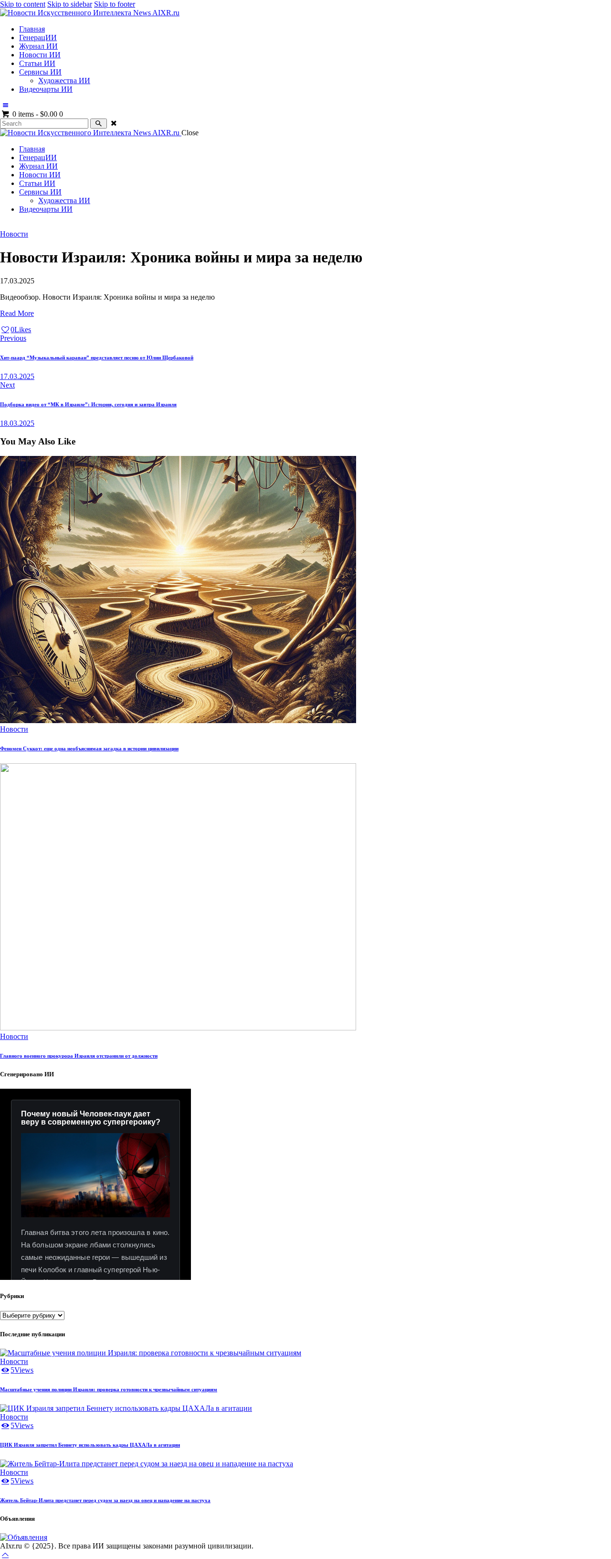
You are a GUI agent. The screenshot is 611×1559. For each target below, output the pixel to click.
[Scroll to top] (5, 1554)
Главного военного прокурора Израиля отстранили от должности (79, 1056)
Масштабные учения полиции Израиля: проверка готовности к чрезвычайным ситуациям (108, 1389)
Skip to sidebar (69, 4)
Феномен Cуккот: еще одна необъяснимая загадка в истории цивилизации (89, 748)
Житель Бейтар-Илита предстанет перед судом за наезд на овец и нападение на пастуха (105, 1500)
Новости (14, 234)
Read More (17, 313)
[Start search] (98, 124)
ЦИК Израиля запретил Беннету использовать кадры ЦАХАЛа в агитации (90, 1445)
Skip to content (22, 4)
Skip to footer (114, 4)
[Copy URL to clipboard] (58, 329)
